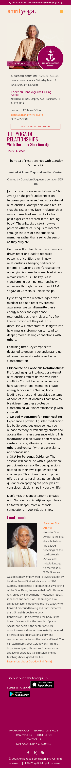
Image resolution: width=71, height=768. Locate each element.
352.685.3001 (19, 2)
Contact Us (33, 739)
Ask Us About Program (35, 126)
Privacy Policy (23, 735)
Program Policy (19, 730)
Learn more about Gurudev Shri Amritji (29, 661)
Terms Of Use (45, 735)
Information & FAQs (46, 730)
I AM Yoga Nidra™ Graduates (33, 743)
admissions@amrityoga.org (27, 114)
